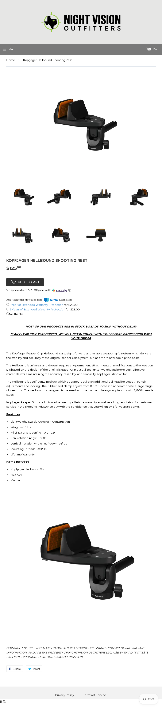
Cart (155, 49)
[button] (38, 290)
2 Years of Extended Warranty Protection (38, 309)
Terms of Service (94, 695)
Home (10, 60)
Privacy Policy (64, 695)
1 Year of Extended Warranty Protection (37, 304)
